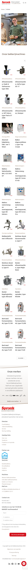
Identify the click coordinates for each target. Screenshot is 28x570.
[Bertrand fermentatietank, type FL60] (20, 333)
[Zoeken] (23, 2)
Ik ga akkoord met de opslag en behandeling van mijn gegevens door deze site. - (14, 527)
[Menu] (25, 2)
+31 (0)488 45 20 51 (7, 491)
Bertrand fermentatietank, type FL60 (20, 347)
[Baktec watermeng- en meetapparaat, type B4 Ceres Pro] (20, 191)
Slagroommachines (21, 137)
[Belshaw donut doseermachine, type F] (20, 224)
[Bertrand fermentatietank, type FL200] (20, 307)
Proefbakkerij (5, 424)
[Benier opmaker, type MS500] (20, 280)
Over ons (4, 438)
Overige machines (7, 233)
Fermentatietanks (7, 315)
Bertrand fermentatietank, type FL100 (7, 321)
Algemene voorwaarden (14, 549)
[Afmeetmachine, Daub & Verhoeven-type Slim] (7, 70)
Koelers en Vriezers (7, 482)
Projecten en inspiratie (8, 442)
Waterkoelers (6, 166)
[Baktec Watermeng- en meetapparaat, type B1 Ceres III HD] (20, 157)
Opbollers (5, 289)
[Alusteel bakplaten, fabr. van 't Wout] (7, 128)
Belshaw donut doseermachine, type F (20, 238)
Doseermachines (20, 233)
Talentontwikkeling (7, 426)
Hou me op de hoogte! (17, 534)
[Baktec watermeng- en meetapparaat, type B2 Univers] (7, 191)
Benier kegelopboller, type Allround (7, 294)
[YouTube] (19, 564)
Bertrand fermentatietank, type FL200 (20, 321)
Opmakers (18, 289)
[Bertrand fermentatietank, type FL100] (7, 307)
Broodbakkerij (6, 466)
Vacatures (4, 440)
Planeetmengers (6, 484)
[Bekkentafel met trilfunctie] (7, 224)
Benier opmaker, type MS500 (20, 294)
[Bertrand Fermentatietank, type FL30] (7, 333)
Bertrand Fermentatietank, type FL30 (7, 347)
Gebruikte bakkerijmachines (9, 479)
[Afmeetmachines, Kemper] (20, 99)
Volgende (20, 358)
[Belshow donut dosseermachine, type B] (7, 251)
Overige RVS (6, 137)
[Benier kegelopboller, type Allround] (7, 280)
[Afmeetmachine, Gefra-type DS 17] (20, 70)
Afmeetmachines (7, 78)
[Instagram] (15, 564)
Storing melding (6, 431)
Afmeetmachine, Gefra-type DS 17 (20, 84)
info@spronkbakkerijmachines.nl (11, 489)
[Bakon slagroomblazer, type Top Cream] (20, 128)
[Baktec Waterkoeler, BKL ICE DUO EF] (7, 157)
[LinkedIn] (9, 564)
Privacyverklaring (14, 552)
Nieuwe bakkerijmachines (9, 477)
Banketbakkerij (6, 463)
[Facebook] (12, 564)
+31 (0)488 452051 (16, 3)
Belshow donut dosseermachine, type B (7, 265)
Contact (4, 444)
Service (4, 428)
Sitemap (14, 555)
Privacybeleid (5, 529)
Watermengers (19, 166)
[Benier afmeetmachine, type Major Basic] (20, 251)
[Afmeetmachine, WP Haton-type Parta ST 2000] (7, 99)
